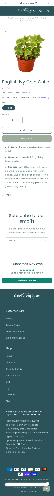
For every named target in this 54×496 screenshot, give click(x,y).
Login (8, 388)
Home (9, 356)
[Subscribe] (45, 240)
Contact (10, 394)
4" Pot (8, 107)
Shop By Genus (14, 369)
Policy (9, 318)
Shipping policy (37, 487)
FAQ (8, 401)
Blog (8, 381)
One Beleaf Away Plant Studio (25, 479)
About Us (10, 362)
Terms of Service (15, 331)
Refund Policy (13, 325)
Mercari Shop (13, 375)
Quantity (6, 114)
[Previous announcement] (5, 3)
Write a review (27, 280)
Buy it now (27, 138)
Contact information (28, 491)
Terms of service (20, 487)
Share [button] (8, 194)
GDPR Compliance (15, 337)
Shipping (6, 92)
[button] (6, 11)
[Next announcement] (49, 3)
